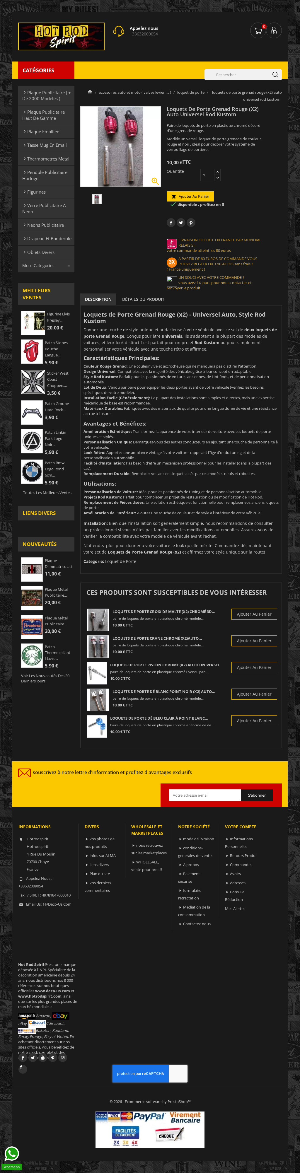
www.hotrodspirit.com (40, 996)
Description (98, 299)
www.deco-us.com (52, 990)
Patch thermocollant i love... (57, 652)
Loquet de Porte (120, 561)
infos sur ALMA (103, 855)
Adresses (238, 882)
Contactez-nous (197, 923)
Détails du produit (143, 299)
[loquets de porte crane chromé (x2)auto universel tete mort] (98, 646)
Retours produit (244, 855)
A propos (191, 864)
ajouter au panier (190, 196)
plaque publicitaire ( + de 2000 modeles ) (46, 95)
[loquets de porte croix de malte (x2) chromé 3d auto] (98, 620)
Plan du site (100, 873)
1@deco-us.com (56, 904)
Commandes (241, 864)
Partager (171, 222)
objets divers (38, 252)
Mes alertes (235, 908)
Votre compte (240, 826)
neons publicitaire (43, 225)
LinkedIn (22, 1069)
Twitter (32, 1057)
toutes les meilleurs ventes (47, 492)
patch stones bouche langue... (56, 349)
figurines (34, 192)
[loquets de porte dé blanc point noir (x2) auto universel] (98, 700)
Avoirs (235, 873)
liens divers (39, 513)
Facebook (22, 1057)
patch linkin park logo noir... (55, 438)
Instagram (62, 1057)
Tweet (181, 222)
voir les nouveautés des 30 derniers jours (45, 678)
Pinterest (191, 222)
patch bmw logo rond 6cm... (54, 469)
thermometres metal (45, 159)
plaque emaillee (40, 131)
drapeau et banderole (46, 238)
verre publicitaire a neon (44, 208)
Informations (34, 826)
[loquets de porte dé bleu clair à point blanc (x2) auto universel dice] (97, 726)
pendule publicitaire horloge (44, 175)
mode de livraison (198, 838)
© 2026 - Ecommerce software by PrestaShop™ (150, 1101)
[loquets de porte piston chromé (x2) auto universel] (97, 673)
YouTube (42, 1057)
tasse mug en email (44, 145)
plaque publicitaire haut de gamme (43, 115)
